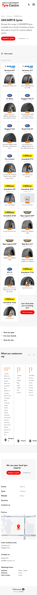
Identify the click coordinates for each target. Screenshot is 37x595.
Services (4, 500)
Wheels (4, 496)
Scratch (21, 591)
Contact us (26, 473)
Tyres (3, 491)
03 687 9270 (4, 558)
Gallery (23, 491)
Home (3, 16)
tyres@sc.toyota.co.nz (8, 561)
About (22, 486)
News (22, 496)
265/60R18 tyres (18, 16)
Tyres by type (9, 332)
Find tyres (9, 16)
